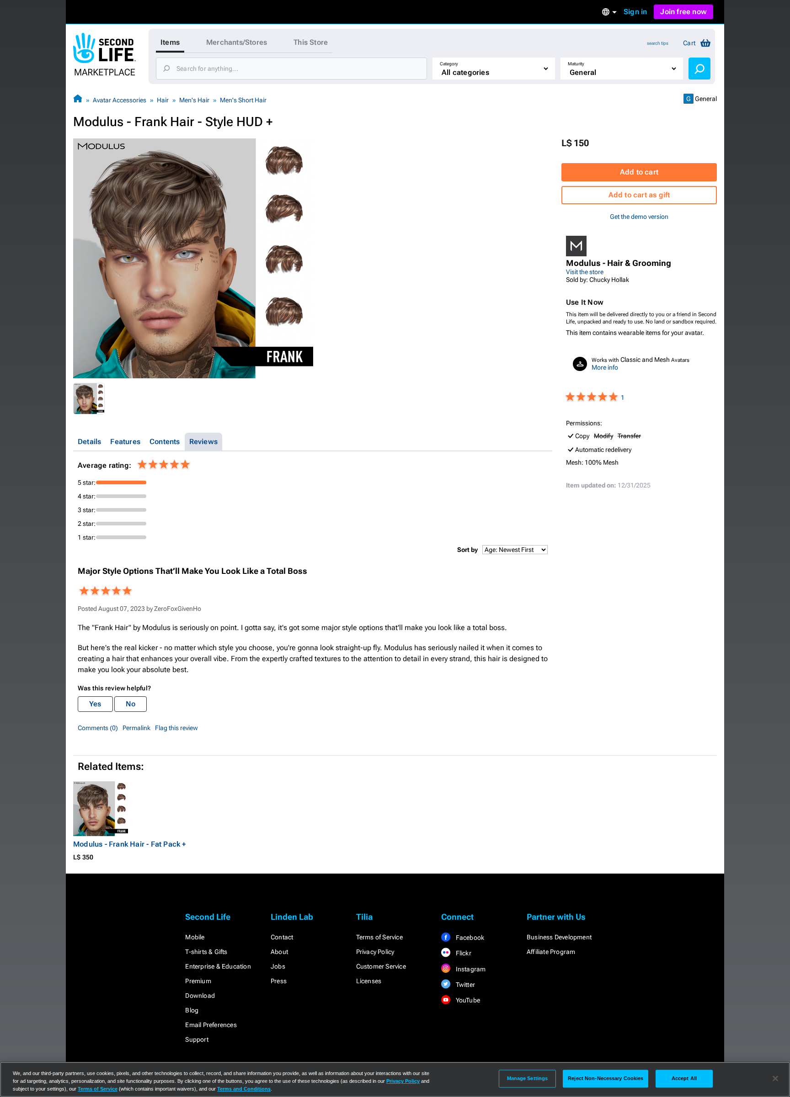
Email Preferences (210, 1024)
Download (200, 995)
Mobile (194, 937)
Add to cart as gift (639, 195)
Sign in (635, 11)
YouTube (467, 1000)
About (279, 951)
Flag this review (176, 727)
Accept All (684, 1078)
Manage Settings (527, 1078)
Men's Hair (194, 100)
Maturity (576, 63)
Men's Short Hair (243, 100)
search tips (657, 43)
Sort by (467, 549)
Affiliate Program (551, 951)
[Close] (775, 1079)
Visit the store (584, 272)
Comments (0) (98, 727)
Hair (163, 100)
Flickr (462, 953)
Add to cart (639, 172)
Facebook (469, 937)
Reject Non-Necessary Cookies (605, 1078)
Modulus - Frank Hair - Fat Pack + (129, 844)
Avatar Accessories (119, 100)
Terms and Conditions (244, 1089)
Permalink (136, 727)
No (130, 704)
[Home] (77, 100)
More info (605, 367)
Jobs (278, 966)
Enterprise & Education (218, 966)
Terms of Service (379, 937)
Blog (191, 1010)
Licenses (369, 981)
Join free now (683, 11)
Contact (282, 937)
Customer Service (381, 966)
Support (196, 1039)
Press (279, 981)
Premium (198, 981)
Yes (95, 704)
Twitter (464, 984)
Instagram (470, 969)
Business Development (559, 937)
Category (449, 63)
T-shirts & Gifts (206, 951)
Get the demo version (639, 216)
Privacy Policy (375, 951)
